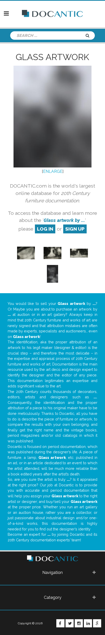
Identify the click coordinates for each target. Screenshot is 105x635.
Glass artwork (52, 57)
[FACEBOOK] (60, 623)
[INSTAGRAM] (79, 623)
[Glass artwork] (26, 252)
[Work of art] (52, 252)
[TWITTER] (69, 623)
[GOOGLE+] (97, 623)
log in (45, 229)
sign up (75, 229)
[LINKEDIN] (88, 623)
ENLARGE (52, 171)
